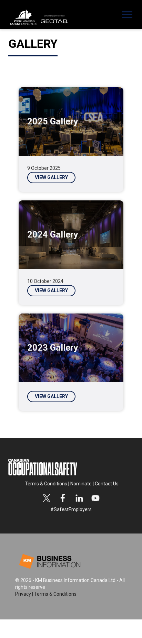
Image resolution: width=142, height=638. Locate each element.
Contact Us (107, 483)
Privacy (23, 594)
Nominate (81, 483)
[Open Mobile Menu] (129, 16)
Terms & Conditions (46, 483)
